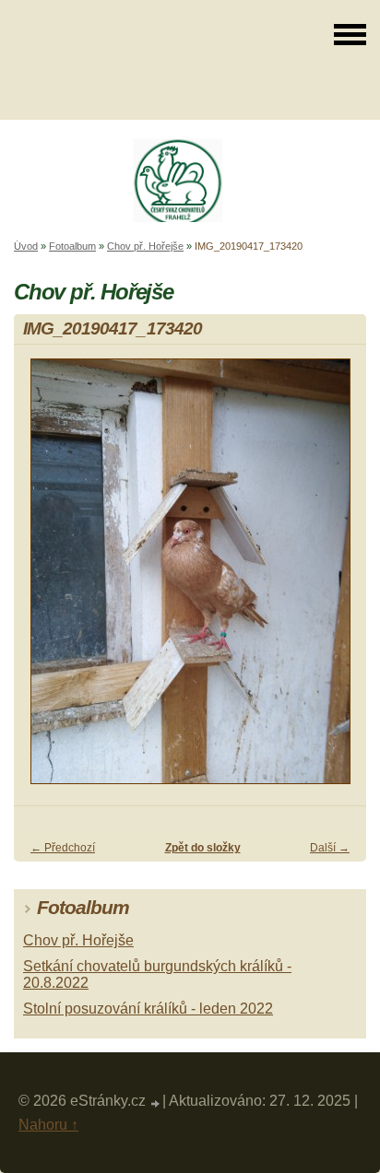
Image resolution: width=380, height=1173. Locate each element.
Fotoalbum (72, 246)
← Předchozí (62, 847)
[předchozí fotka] (44, 579)
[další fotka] (336, 579)
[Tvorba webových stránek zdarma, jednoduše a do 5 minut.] (155, 1103)
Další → (330, 847)
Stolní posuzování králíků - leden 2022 (148, 1008)
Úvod (26, 246)
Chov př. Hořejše (145, 246)
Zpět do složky (203, 847)
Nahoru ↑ (48, 1124)
